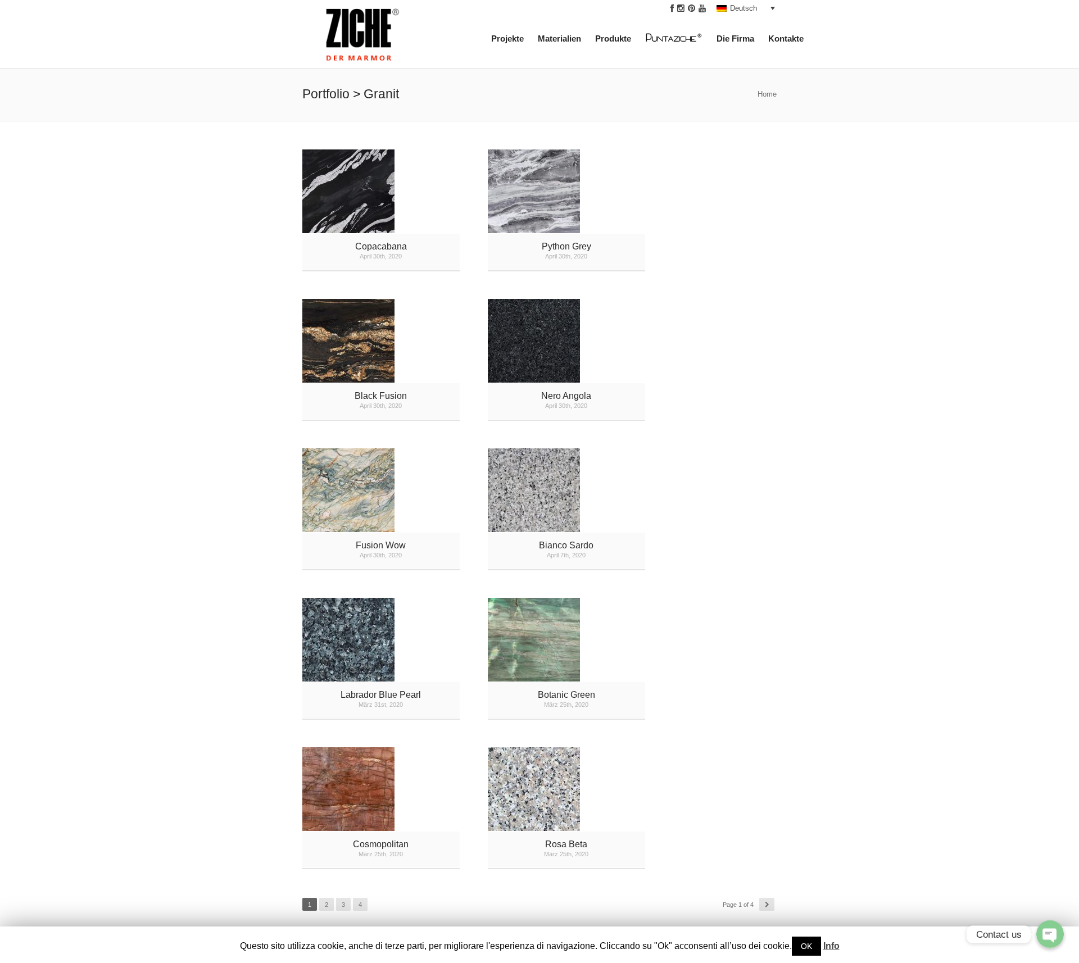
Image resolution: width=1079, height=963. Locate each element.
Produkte (613, 38)
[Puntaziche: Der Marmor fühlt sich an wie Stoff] (679, 41)
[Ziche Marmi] (363, 38)
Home (767, 94)
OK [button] (806, 946)
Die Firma (735, 38)
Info (831, 946)
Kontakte (786, 38)
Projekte (507, 38)
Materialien (559, 38)
